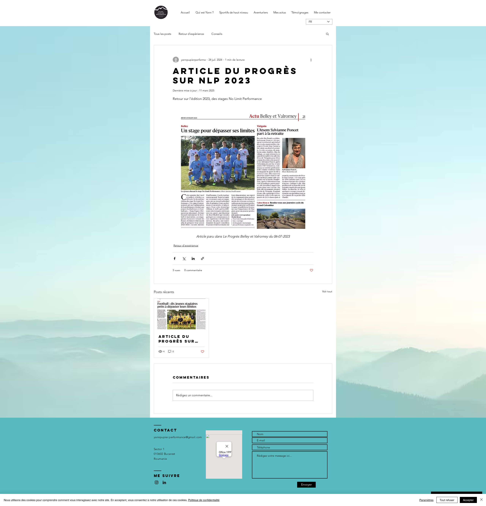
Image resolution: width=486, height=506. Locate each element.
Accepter (468, 500)
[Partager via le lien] (202, 258)
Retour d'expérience (191, 34)
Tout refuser (447, 500)
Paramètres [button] (426, 500)
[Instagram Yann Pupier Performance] (156, 482)
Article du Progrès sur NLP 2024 (177, 339)
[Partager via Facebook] (174, 258)
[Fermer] (481, 500)
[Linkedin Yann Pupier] (164, 482)
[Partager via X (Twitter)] (184, 258)
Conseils (216, 34)
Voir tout (327, 291)
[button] (327, 33)
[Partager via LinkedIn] (193, 258)
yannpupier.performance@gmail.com (178, 437)
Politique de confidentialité (203, 500)
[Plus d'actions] (311, 59)
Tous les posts (162, 34)
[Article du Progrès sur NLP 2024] (181, 314)
